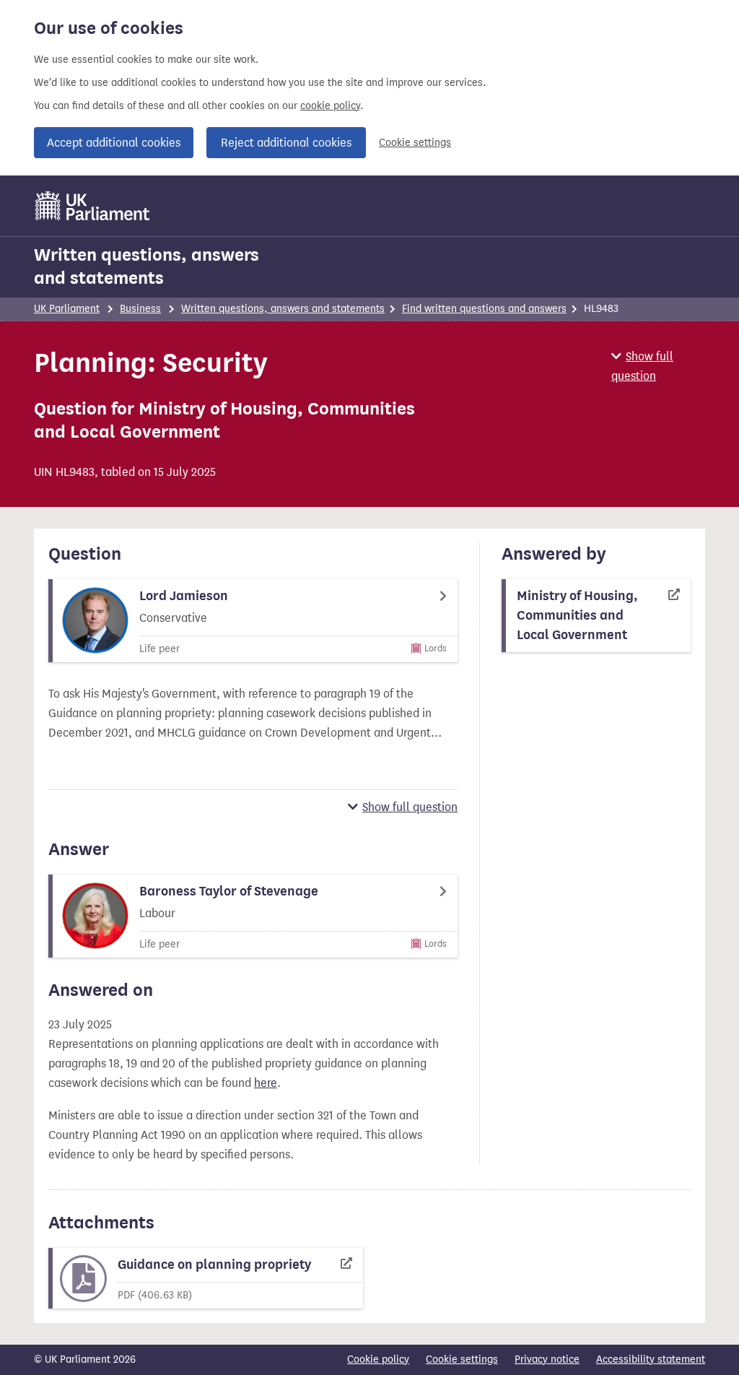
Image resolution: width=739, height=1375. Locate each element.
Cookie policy (378, 1359)
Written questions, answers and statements (146, 266)
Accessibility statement (650, 1359)
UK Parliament (67, 309)
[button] (658, 366)
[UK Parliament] (93, 206)
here (265, 1083)
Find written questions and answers (484, 309)
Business (140, 309)
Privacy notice (547, 1359)
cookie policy (330, 106)
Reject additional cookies (286, 142)
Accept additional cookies (113, 142)
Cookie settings (415, 142)
